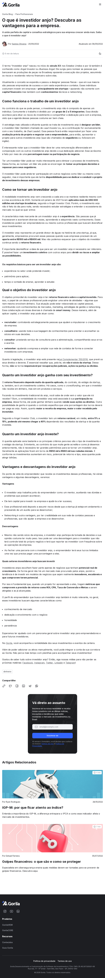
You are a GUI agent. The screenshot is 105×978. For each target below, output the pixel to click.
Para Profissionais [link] (24, 14)
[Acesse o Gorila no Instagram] (5, 911)
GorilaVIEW (7, 925)
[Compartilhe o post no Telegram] (30, 686)
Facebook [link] (27, 663)
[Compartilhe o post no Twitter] (10, 686)
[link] (52, 794)
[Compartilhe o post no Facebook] (17, 686)
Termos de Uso (47, 744)
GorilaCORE (7, 930)
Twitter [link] (49, 663)
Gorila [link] (9, 643)
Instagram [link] (39, 663)
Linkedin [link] (58, 663)
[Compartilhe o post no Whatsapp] (36, 686)
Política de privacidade (44, 961)
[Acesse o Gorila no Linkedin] (18, 911)
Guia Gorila (7, 948)
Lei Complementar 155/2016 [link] (73, 359)
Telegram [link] (70, 663)
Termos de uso (65, 961)
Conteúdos (7, 942)
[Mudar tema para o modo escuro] (100, 53)
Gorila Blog (7, 14)
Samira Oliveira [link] (19, 44)
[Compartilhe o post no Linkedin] (23, 686)
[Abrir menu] (100, 4)
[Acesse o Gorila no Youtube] (11, 911)
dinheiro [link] (7, 671)
